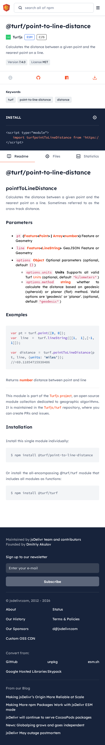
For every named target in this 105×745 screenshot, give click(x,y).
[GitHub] (38, 77)
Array (58, 236)
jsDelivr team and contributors (56, 539)
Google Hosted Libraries (26, 671)
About (11, 609)
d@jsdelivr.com (65, 629)
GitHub (12, 662)
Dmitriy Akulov (38, 544)
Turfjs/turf (52, 407)
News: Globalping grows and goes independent (45, 725)
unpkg (52, 662)
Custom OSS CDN (20, 638)
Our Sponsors (17, 629)
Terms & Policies (66, 619)
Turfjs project (61, 396)
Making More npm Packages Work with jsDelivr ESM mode (49, 707)
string (66, 282)
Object (38, 260)
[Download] (94, 77)
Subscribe (52, 581)
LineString (51, 248)
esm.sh (93, 662)
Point (43, 236)
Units (37, 277)
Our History (15, 619)
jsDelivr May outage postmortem (33, 733)
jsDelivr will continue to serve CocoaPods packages (49, 717)
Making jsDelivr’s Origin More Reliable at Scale (45, 697)
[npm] (66, 77)
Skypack (54, 671)
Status (57, 609)
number (71, 236)
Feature (30, 236)
